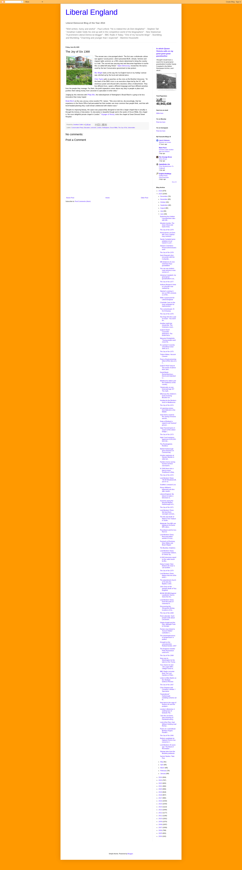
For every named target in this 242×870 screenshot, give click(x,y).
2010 (160, 818)
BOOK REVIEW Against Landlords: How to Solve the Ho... (168, 595)
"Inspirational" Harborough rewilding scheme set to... (168, 696)
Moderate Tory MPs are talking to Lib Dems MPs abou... (168, 525)
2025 (160, 194)
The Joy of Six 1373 (167, 434)
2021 (160, 786)
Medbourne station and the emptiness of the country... (168, 382)
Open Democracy (124, 66)
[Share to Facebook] (103, 124)
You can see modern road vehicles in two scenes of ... (168, 270)
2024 (160, 777)
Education (87, 127)
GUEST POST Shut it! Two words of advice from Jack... (168, 367)
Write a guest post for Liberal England (167, 298)
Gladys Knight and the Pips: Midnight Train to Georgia (168, 624)
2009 (160, 821)
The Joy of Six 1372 (167, 475)
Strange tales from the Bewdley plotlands (167, 752)
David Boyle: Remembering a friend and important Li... (168, 375)
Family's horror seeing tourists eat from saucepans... (167, 464)
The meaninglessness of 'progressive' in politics (167, 637)
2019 (160, 792)
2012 (160, 813)
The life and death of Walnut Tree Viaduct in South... (168, 518)
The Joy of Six (122, 127)
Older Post (144, 198)
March (162, 768)
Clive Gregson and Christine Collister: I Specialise (167, 689)
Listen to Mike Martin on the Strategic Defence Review (168, 680)
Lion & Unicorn (164, 140)
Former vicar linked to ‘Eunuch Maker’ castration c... (167, 631)
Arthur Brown (163, 159)
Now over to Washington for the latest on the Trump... (168, 660)
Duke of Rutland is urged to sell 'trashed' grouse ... (168, 423)
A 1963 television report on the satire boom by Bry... (168, 559)
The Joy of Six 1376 (167, 314)
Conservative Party (77, 127)
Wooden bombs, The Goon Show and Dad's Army (167, 225)
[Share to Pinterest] (105, 124)
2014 (160, 807)
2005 (160, 833)
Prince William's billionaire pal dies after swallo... (167, 489)
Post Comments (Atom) (83, 201)
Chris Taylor (99, 79)
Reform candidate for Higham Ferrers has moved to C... (168, 740)
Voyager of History (108, 114)
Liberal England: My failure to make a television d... (167, 496)
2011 (160, 816)
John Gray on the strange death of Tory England (168, 588)
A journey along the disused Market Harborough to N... (167, 502)
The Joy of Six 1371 (167, 507)
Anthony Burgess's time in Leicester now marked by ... (168, 286)
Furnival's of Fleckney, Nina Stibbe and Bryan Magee (167, 543)
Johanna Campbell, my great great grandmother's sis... (168, 277)
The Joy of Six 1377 (167, 282)
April (162, 765)
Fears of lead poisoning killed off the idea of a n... (168, 361)
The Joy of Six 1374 (167, 405)
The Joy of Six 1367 (167, 685)
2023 (160, 780)
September (164, 205)
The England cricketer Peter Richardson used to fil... (167, 650)
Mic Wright (98, 73)
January (163, 773)
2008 (160, 824)
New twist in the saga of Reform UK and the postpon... (168, 704)
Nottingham (105, 127)
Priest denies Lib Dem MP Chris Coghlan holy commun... (167, 234)
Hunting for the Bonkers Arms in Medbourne (168, 401)
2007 (160, 827)
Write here (159, 113)
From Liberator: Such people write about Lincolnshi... (167, 618)
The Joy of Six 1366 (167, 735)
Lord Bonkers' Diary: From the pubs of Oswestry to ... (167, 601)
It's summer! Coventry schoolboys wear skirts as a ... (167, 347)
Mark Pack (163, 148)
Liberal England (92, 12)
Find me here (160, 122)
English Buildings (165, 174)
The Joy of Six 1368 (167, 655)
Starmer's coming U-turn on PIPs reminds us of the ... (168, 293)
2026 (160, 191)
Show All (174, 182)
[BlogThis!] (98, 124)
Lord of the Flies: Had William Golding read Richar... (168, 724)
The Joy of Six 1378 (167, 252)
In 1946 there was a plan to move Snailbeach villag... (167, 470)
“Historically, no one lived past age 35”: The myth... (167, 389)
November (164, 199)
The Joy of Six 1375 (167, 351)
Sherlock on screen (165, 142)
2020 (160, 789)
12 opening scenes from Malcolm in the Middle (167, 410)
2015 (160, 804)
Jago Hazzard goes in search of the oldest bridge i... (167, 429)
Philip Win (91, 95)
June (162, 214)
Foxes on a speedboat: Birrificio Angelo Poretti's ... (168, 730)
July (161, 211)
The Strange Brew (165, 157)
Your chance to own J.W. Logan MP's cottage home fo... (167, 666)
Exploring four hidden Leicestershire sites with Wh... (167, 218)
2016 (160, 801)
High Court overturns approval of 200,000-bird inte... (168, 439)
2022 (160, 783)
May (162, 762)
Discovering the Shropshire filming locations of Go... (167, 608)
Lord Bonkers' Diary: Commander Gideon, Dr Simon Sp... (168, 552)
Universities (131, 127)
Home (107, 198)
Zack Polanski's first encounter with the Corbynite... (167, 257)
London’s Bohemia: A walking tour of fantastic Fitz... (167, 711)
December (164, 196)
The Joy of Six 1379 (167, 230)
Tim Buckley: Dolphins (167, 548)
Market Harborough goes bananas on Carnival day (167, 450)
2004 (160, 836)
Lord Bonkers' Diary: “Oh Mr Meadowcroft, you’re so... (168, 480)
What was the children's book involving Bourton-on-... (168, 395)
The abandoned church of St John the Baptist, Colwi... (168, 582)
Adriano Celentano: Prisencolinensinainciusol (168, 247)
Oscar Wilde (113, 127)
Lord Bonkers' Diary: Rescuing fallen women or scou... (167, 536)
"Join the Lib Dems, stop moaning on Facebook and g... (167, 717)
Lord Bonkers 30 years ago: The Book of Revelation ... (168, 746)
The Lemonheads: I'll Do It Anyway (167, 310)
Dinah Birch (70, 101)
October (163, 202)
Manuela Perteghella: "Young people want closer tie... (168, 340)
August (162, 208)
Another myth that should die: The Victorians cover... (167, 325)
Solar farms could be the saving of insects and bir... (168, 416)
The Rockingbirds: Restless (166, 445)
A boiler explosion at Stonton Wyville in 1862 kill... (167, 457)
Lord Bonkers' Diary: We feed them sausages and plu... (167, 512)
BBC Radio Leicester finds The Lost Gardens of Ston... (167, 673)
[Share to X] (101, 124)
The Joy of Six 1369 (167, 613)
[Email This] (96, 124)
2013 (160, 810)
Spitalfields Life (164, 164)
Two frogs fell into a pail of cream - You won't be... (168, 318)
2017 (160, 798)
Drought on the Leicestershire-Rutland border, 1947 (168, 644)
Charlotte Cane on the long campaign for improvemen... (167, 304)
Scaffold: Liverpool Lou (168, 485)
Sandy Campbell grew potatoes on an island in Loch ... (167, 241)
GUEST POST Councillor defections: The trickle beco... (166, 332)
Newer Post (70, 198)
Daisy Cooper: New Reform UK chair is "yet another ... (167, 566)
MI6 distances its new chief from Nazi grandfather (167, 263)
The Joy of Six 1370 (167, 571)
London (99, 127)
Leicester (93, 127)
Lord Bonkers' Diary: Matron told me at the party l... (168, 575)
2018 (160, 795)
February (163, 771)
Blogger (130, 854)
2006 (160, 830)
